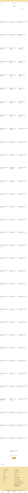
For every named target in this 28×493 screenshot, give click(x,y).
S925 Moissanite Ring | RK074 (13, 141)
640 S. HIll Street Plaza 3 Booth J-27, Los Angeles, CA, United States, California (19, 483)
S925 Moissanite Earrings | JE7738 (5, 437)
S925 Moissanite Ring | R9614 (13, 193)
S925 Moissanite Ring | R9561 (4, 232)
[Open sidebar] (1, 247)
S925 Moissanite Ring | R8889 (22, 334)
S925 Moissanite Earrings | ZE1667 (5, 34)
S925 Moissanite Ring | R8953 (4, 257)
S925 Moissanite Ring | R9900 (22, 167)
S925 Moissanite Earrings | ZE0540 (22, 75)
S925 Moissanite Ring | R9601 (22, 219)
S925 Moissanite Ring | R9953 (22, 154)
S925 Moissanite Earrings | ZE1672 (14, 21)
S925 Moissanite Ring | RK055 (22, 141)
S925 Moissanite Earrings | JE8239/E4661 (4, 399)
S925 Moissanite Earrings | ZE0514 (13, 128)
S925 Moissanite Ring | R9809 (4, 180)
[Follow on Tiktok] (19, 485)
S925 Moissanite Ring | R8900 (13, 309)
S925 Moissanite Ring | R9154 (13, 232)
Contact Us (4, 476)
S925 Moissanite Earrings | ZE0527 (22, 102)
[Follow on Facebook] (15, 485)
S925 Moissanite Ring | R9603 (4, 219)
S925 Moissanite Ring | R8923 (4, 283)
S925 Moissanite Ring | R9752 (13, 180)
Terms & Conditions (16, 474)
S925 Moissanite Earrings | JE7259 (23, 437)
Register (4, 479)
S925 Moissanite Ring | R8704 (22, 347)
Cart (3, 482)
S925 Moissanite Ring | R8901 (4, 309)
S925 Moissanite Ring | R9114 (22, 232)
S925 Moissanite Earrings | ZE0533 (22, 88)
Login (4, 481)
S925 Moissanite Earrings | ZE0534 (13, 88)
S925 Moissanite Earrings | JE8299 (5, 61)
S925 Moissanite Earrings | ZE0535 (4, 88)
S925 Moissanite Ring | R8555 (4, 360)
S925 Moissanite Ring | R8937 (4, 270)
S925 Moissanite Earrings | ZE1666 (14, 34)
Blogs (4, 473)
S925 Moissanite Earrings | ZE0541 (13, 75)
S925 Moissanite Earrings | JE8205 (23, 398)
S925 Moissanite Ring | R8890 (13, 334)
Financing (15, 476)
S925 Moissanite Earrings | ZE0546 (13, 61)
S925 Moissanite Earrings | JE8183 (5, 412)
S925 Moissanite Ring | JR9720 (22, 373)
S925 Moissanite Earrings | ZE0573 (22, 48)
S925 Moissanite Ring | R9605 (13, 206)
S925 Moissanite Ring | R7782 (4, 373)
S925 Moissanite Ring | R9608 (22, 193)
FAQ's (4, 474)
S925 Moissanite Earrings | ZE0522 (13, 115)
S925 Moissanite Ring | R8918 (13, 283)
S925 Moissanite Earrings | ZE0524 (4, 115)
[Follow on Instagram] (16, 485)
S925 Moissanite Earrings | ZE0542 (4, 75)
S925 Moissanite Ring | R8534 (13, 360)
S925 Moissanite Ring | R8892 (4, 334)
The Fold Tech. (21, 490)
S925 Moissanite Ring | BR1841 (4, 21)
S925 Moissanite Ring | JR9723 (13, 373)
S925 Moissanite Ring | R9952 (4, 167)
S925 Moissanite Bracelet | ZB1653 (23, 128)
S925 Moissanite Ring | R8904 (13, 296)
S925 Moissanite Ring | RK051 (4, 154)
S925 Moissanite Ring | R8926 (13, 270)
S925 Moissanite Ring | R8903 (22, 296)
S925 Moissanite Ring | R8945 (22, 257)
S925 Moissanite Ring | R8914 (22, 283)
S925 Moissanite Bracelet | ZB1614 (5, 141)
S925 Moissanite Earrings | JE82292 (13, 399)
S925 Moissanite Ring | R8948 (13, 257)
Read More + (2, 464)
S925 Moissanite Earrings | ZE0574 (13, 48)
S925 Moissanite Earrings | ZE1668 (23, 21)
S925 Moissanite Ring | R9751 (22, 180)
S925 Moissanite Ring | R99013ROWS (12, 167)
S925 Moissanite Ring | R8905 (4, 296)
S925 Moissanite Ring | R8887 (13, 347)
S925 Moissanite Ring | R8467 (22, 360)
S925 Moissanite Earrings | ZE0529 (4, 102)
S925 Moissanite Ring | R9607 (4, 206)
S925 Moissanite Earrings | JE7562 (14, 437)
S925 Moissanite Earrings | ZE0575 (4, 48)
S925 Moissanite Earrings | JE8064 (23, 412)
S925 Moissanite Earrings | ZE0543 (22, 61)
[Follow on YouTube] (17, 485)
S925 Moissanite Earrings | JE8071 (14, 412)
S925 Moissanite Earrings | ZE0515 (4, 128)
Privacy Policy (16, 473)
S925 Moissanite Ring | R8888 (4, 347)
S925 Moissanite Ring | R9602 (13, 219)
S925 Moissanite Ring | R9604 (22, 206)
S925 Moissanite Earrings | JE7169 (14, 450)
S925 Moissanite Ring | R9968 (13, 154)
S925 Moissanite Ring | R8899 (22, 309)
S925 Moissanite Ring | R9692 (4, 193)
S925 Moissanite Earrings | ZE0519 (22, 115)
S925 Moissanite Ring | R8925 (22, 270)
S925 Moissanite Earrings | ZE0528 (13, 102)
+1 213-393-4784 (18, 479)
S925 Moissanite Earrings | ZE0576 (22, 34)
